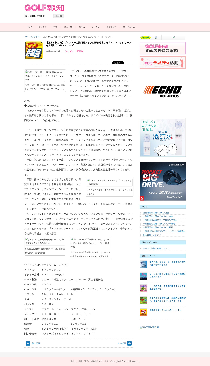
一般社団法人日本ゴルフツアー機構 (159, 224)
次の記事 (122, 343)
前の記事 (36, 343)
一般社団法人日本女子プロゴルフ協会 (160, 220)
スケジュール (129, 27)
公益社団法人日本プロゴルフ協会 (158, 216)
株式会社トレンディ (152, 235)
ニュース (68, 27)
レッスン (96, 27)
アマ (55, 27)
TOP (30, 27)
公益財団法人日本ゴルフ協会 (156, 212)
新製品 (80, 51)
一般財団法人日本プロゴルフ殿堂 (158, 227)
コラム (82, 27)
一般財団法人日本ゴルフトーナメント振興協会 (164, 231)
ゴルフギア (111, 27)
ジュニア (43, 27)
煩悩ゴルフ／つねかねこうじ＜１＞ (166, 310)
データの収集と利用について (156, 248)
